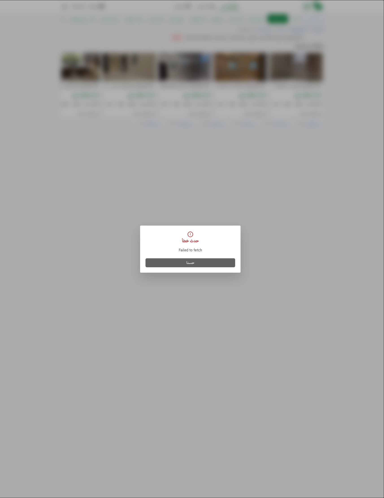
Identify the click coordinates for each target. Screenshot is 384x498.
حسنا (190, 262)
